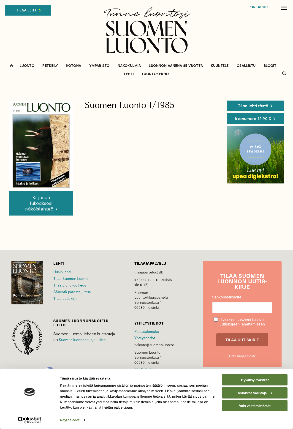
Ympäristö (99, 66)
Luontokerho (155, 74)
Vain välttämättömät (255, 406)
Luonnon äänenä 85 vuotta (176, 66)
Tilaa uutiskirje (65, 298)
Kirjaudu (259, 7)
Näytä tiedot (69, 420)
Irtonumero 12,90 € (253, 118)
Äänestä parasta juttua (72, 291)
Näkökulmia (129, 66)
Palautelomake (146, 331)
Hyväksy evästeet (255, 380)
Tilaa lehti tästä (253, 106)
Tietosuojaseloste (242, 356)
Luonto (27, 66)
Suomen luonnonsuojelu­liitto (82, 339)
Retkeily (50, 66)
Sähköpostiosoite (226, 297)
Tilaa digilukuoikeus (69, 285)
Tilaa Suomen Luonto (71, 278)
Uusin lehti (62, 271)
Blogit (270, 66)
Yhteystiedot (144, 337)
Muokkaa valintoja (252, 393)
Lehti (129, 74)
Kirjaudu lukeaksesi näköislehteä (39, 203)
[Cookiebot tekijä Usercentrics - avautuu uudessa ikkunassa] (30, 420)
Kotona (73, 66)
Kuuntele (220, 66)
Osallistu (246, 66)
